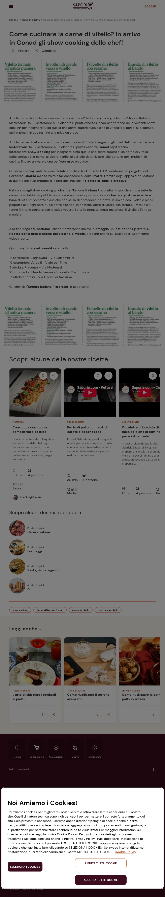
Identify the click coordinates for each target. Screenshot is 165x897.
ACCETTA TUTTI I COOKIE (101, 880)
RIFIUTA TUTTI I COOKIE (101, 863)
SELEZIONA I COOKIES (25, 867)
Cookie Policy (125, 852)
